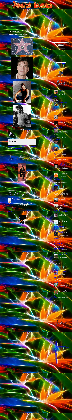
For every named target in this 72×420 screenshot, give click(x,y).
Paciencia (55, 297)
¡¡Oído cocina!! (56, 101)
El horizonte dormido (57, 238)
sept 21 (56, 354)
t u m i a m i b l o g (57, 139)
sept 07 (56, 337)
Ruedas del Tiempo (57, 277)
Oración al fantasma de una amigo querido (60, 346)
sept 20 (56, 353)
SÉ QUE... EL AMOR (61, 232)
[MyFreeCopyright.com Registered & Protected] (22, 214)
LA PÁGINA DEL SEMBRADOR (58, 231)
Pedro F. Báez (15, 198)
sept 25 (56, 358)
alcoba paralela (56, 185)
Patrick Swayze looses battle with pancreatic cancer (18, 34)
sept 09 (56, 339)
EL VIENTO (55, 266)
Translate (63, 63)
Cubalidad (59, 283)
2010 (54, 367)
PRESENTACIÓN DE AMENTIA (62, 204)
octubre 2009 (56, 364)
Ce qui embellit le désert (57, 301)
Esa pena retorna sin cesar (57, 136)
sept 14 (56, 344)
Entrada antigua (33, 146)
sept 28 (56, 361)
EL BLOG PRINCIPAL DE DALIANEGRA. (60, 120)
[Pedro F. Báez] (60, 69)
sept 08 (56, 338)
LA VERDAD (60, 121)
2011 (54, 368)
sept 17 (56, 350)
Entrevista (55, 159)
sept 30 (56, 363)
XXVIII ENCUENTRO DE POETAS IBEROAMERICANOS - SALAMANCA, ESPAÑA (62, 130)
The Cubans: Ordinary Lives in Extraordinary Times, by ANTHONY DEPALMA (62, 165)
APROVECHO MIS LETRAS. (58, 227)
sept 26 (56, 359)
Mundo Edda (56, 270)
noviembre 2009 (56, 365)
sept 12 (56, 342)
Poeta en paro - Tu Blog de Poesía (59, 226)
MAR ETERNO (56, 260)
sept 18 (56, 351)
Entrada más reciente (11, 146)
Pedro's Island (56, 282)
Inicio (23, 146)
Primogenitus (56, 348)
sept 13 (56, 343)
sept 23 (56, 356)
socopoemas (56, 158)
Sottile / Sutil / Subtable (57, 249)
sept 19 (56, 352)
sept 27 (56, 360)
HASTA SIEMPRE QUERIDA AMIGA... (59, 192)
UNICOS (59, 254)
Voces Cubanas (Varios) (57, 303)
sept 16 (56, 349)
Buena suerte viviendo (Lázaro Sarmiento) (60, 253)
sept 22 (56, 355)
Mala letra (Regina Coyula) (58, 178)
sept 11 (56, 341)
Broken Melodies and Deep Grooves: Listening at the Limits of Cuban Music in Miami (62, 141)
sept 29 (56, 362)
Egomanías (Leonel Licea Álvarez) (59, 248)
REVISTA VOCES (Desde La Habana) (59, 152)
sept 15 (56, 345)
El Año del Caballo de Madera (62, 271)
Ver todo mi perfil (11, 211)
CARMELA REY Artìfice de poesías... (59, 203)
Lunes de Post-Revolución (58, 163)
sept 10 (56, 340)
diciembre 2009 (56, 366)
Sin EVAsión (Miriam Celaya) (58, 243)
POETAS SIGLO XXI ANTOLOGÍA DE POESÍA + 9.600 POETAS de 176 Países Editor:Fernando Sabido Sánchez (61, 211)
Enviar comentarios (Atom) (17, 148)
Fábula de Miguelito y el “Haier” (58, 244)
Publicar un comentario (12, 143)
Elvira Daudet (56, 265)
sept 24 (56, 357)
